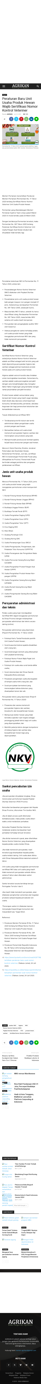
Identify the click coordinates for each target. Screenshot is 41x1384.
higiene (21, 1025)
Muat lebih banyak (19, 1205)
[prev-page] (3, 1107)
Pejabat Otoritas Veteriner (10, 1030)
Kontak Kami (9, 1373)
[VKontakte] (26, 1365)
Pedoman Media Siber (20, 1377)
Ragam (4, 95)
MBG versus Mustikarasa (24, 1073)
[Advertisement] (20, 20)
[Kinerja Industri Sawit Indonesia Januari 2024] (7, 1198)
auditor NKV (12, 1025)
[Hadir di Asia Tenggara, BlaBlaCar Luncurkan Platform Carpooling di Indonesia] (7, 1099)
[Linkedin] (31, 119)
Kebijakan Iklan (13, 1375)
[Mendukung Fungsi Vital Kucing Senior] (7, 1177)
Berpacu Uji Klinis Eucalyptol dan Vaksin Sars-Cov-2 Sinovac (10, 1058)
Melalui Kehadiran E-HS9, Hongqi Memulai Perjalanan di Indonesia (29, 1254)
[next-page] (7, 1107)
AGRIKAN (9, 114)
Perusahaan (25, 1249)
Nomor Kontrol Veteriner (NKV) (12, 1028)
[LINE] (36, 119)
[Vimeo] (20, 1365)
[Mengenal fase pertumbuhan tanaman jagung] (11, 1244)
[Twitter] (16, 119)
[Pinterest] (21, 119)
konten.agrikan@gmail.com (26, 1350)
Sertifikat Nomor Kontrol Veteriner (20, 1033)
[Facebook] (11, 119)
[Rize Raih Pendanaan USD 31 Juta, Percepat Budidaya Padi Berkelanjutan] (7, 1087)
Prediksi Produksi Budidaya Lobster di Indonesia (32, 1058)
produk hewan (29, 1030)
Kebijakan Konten (28, 1373)
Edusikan (5, 1227)
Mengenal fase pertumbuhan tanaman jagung (10, 1254)
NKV (26, 1025)
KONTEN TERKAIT (9, 1068)
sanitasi (5, 1033)
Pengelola (18, 1373)
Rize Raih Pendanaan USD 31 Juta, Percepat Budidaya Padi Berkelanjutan (26, 1086)
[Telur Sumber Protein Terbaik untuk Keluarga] (7, 1167)
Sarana (24, 1227)
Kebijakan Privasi (25, 1375)
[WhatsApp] (26, 119)
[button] (3, 86)
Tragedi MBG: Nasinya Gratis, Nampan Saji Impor (29, 1232)
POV (22, 1030)
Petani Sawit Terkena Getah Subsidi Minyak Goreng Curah (9, 1232)
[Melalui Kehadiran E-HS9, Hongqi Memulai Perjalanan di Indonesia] (30, 1244)
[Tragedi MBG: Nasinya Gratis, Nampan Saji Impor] (30, 1223)
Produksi (5, 1249)
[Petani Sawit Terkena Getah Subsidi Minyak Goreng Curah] (11, 1223)
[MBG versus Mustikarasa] (7, 1078)
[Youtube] (32, 1365)
